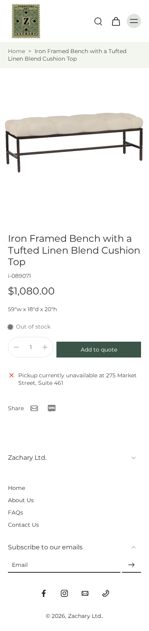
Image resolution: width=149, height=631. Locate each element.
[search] (98, 21)
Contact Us (23, 525)
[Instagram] (64, 593)
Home (16, 51)
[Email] (85, 593)
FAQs (15, 512)
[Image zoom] (74, 142)
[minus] (16, 347)
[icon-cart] (115, 21)
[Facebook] (43, 593)
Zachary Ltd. (85, 616)
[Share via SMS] (51, 408)
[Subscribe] (131, 565)
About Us (21, 500)
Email (20, 565)
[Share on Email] (34, 408)
